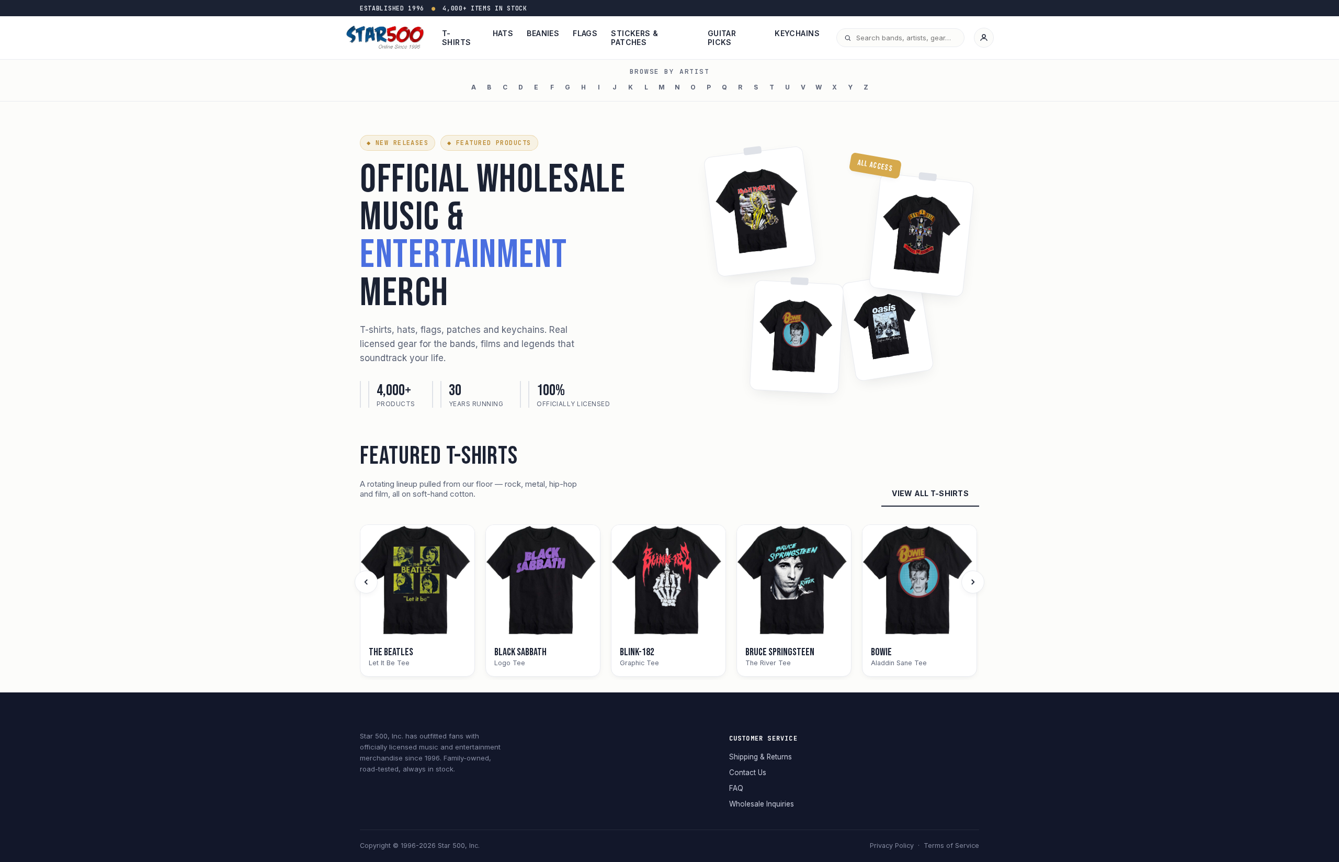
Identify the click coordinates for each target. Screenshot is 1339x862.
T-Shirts (456, 38)
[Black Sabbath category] (543, 582)
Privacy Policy (892, 845)
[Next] (972, 582)
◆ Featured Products (489, 143)
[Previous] (366, 582)
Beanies (543, 33)
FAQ (736, 788)
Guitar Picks (722, 38)
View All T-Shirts (930, 493)
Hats (503, 33)
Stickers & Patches (634, 38)
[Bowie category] (920, 582)
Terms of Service (951, 845)
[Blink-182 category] (668, 582)
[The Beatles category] (417, 582)
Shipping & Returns (760, 757)
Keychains (797, 33)
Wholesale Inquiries (761, 804)
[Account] (984, 38)
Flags (585, 33)
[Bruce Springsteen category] (794, 582)
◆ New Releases (397, 143)
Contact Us (747, 772)
